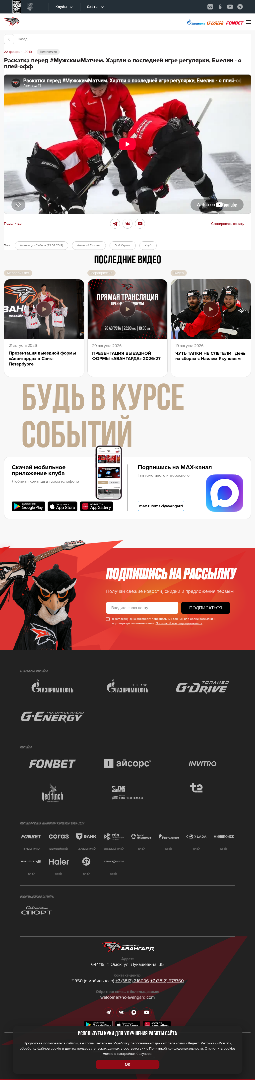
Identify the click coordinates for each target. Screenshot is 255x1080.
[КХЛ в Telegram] (240, 6)
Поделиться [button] (13, 223)
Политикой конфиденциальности (179, 623)
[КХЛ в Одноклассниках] (220, 6)
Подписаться (205, 608)
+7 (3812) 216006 (132, 981)
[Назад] (9, 39)
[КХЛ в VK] (210, 6)
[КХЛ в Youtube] (230, 6)
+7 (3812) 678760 (167, 981)
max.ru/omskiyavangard (161, 506)
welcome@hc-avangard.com (127, 997)
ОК (127, 1064)
